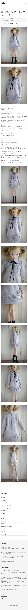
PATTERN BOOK (4, 513)
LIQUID (23, 604)
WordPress (16, 605)
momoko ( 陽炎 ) (4, 510)
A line (4, 3)
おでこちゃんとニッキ (5, 523)
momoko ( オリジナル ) (6, 505)
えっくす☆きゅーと (5, 521)
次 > (24, 488)
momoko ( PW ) (14, 23)
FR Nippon (3, 500)
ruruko (2, 515)
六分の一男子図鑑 (4, 534)
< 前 (3, 488)
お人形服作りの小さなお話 (6, 526)
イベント (3, 531)
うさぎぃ (3, 518)
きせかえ (3, 528)
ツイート (3, 598)
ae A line (3, 497)
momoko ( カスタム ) (5, 508)
